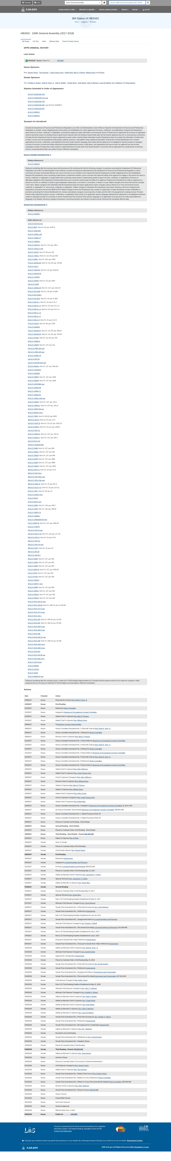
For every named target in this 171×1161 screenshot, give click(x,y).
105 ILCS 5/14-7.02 (34, 534)
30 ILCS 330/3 (33, 562)
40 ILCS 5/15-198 (34, 634)
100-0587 (60, 61)
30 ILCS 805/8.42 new (35, 676)
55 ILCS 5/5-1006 (34, 291)
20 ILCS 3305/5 (33, 380)
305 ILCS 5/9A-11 (34, 484)
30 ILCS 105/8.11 (34, 405)
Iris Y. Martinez (117, 83)
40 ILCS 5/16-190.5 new (36, 644)
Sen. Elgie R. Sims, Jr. (90, 948)
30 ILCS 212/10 (33, 669)
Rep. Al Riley (74, 838)
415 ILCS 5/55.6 (33, 427)
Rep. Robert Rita (79, 801)
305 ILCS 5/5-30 (33, 552)
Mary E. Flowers (79, 72)
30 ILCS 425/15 (33, 466)
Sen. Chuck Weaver (88, 903)
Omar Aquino (130, 83)
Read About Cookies (135, 1140)
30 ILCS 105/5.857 (34, 231)
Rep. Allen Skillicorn (81, 769)
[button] (66, 10)
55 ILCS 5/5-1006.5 (34, 295)
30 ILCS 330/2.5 (33, 580)
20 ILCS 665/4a (33, 366)
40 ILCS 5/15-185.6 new (36, 630)
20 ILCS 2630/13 (34, 116)
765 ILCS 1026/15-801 (36, 445)
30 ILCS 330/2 (33, 559)
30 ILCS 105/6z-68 (34, 388)
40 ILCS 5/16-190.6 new (36, 648)
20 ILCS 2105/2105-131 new (38, 98)
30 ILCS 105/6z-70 (34, 356)
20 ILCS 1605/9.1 (34, 214)
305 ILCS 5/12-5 (33, 420)
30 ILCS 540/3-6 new (35, 413)
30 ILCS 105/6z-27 (34, 238)
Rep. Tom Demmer (80, 1069)
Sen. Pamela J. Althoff (89, 923)
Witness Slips (54, 41)
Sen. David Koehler (88, 952)
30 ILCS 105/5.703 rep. (36, 409)
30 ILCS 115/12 (33, 252)
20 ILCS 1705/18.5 (34, 370)
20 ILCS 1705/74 (34, 527)
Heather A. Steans (34, 83)
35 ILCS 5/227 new (34, 502)
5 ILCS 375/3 (32, 573)
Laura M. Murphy (105, 83)
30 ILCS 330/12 (33, 594)
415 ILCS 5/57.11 (34, 430)
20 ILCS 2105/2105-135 (36, 101)
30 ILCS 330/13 (33, 598)
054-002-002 (78, 1049)
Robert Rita (69, 72)
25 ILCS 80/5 (32, 227)
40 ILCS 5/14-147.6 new (36, 612)
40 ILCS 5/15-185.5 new (36, 626)
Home (77, 22)
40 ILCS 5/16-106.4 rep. (36, 659)
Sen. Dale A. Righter (89, 996)
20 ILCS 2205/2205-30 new (37, 520)
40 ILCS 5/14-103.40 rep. (36, 655)
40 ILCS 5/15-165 (34, 623)
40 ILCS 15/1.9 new (35, 662)
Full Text (36, 41)
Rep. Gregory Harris (82, 1065)
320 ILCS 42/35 (33, 284)
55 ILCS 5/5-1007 (34, 298)
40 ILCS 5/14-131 (34, 441)
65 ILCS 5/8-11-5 (34, 320)
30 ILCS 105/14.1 (34, 438)
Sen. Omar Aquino (84, 1053)
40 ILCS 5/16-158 (34, 641)
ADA (132, 1147)
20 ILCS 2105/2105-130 (36, 94)
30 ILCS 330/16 (33, 455)
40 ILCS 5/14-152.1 (34, 616)
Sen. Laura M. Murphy (86, 1013)
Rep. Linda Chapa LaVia (82, 773)
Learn (146, 1147)
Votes (44, 41)
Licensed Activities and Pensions (75, 862)
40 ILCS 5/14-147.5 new (36, 609)
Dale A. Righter (60, 83)
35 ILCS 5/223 (33, 498)
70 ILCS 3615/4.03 (34, 334)
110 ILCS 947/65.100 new (37, 363)
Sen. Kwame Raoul (78, 850)
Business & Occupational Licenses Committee (80, 712)
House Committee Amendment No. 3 (37, 155)
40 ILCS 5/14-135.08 (35, 605)
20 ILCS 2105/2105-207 (36, 109)
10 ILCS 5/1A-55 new (35, 224)
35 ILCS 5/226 (33, 673)
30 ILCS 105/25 (33, 345)
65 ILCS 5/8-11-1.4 (34, 309)
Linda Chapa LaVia (57, 72)
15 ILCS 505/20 (33, 666)
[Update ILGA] (104, 3)
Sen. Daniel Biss (84, 883)
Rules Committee (70, 708)
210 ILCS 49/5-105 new (36, 352)
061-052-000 (89, 834)
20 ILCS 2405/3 (33, 281)
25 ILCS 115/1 (33, 491)
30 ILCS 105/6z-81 (34, 395)
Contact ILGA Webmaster (63, 1131)
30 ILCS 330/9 (33, 448)
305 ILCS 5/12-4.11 (34, 487)
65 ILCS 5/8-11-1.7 (34, 316)
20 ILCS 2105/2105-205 (36, 105)
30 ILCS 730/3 (33, 416)
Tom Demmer (44, 72)
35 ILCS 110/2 (33, 509)
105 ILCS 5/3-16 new (35, 530)
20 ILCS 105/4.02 (34, 270)
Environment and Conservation (105, 972)
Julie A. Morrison (93, 83)
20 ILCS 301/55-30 (34, 274)
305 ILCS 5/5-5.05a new (36, 477)
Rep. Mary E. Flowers (81, 716)
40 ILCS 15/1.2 (33, 266)
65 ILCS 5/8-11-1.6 (34, 313)
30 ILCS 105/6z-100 (35, 234)
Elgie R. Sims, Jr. (48, 83)
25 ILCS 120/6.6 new (35, 495)
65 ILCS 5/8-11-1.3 (34, 306)
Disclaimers (138, 1147)
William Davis (90, 72)
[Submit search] (148, 3)
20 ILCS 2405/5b (34, 373)
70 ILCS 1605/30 (34, 327)
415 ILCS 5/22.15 (34, 423)
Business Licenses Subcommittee (69, 724)
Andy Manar (82, 83)
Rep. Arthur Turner (80, 793)
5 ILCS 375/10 (33, 577)
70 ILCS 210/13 (33, 323)
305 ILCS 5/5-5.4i (34, 541)
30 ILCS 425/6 (33, 459)
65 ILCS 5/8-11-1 (34, 302)
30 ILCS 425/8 (33, 462)
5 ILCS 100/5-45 (33, 523)
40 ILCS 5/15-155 (34, 619)
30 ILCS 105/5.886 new (36, 384)
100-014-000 (93, 1090)
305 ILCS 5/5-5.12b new (36, 480)
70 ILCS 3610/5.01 (34, 331)
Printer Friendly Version (70, 41)
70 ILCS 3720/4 (33, 338)
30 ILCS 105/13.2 (34, 245)
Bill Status (25, 41)
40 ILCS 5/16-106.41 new (37, 637)
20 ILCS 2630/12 (34, 112)
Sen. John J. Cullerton (89, 988)
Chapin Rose (72, 83)
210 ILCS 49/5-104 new (36, 348)
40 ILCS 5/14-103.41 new (37, 602)
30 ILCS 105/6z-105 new (36, 398)
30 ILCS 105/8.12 (34, 434)
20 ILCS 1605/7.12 (34, 512)
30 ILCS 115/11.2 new (35, 249)
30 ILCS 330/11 (33, 452)
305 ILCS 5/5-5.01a (34, 473)
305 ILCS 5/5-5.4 (34, 537)
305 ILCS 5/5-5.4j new (35, 544)
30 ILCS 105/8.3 (33, 402)
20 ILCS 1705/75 (34, 277)
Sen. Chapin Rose (88, 1000)
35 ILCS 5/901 (33, 259)
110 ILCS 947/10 (34, 359)
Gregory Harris (33, 72)
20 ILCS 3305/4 (33, 377)
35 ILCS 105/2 (33, 505)
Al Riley (101, 72)
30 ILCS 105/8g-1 (34, 241)
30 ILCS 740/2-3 (33, 256)
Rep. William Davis (80, 720)
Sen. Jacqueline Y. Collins (91, 875)
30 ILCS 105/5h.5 (34, 341)
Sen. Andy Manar (88, 1005)
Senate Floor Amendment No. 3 (35, 205)
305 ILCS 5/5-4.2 (34, 470)
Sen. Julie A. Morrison (86, 1009)
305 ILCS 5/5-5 (33, 548)
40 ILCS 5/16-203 (34, 651)
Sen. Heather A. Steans (89, 992)
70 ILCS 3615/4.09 (34, 263)
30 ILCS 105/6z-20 (34, 288)
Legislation (84, 22)
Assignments (68, 858)
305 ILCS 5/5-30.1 (34, 555)
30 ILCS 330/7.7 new (35, 584)
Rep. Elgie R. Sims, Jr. (79, 700)
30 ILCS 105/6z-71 (34, 391)
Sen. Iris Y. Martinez (85, 1029)
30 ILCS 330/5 (33, 566)
